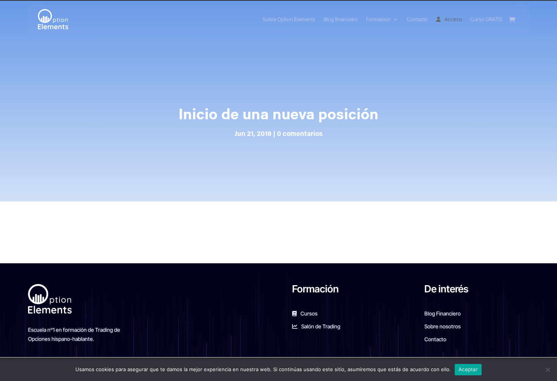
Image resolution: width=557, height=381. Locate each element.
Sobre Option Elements (289, 19)
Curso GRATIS (486, 19)
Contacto (417, 19)
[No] (547, 369)
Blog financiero (341, 19)
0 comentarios (299, 134)
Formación (378, 19)
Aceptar (468, 369)
